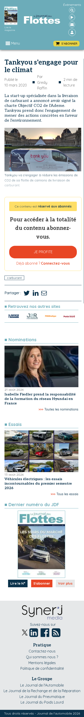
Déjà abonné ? (43, 263)
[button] (66, 43)
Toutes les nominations (61, 409)
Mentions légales (42, 663)
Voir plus (65, 583)
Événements (72, 5)
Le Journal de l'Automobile (42, 685)
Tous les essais (67, 494)
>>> (41, 409)
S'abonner (41, 583)
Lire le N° (17, 583)
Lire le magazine (9, 29)
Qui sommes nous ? (42, 657)
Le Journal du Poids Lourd (42, 702)
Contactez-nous (42, 651)
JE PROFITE (43, 252)
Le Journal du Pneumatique (42, 696)
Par (42, 82)
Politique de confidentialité (42, 668)
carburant (14, 278)
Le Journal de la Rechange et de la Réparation (42, 691)
